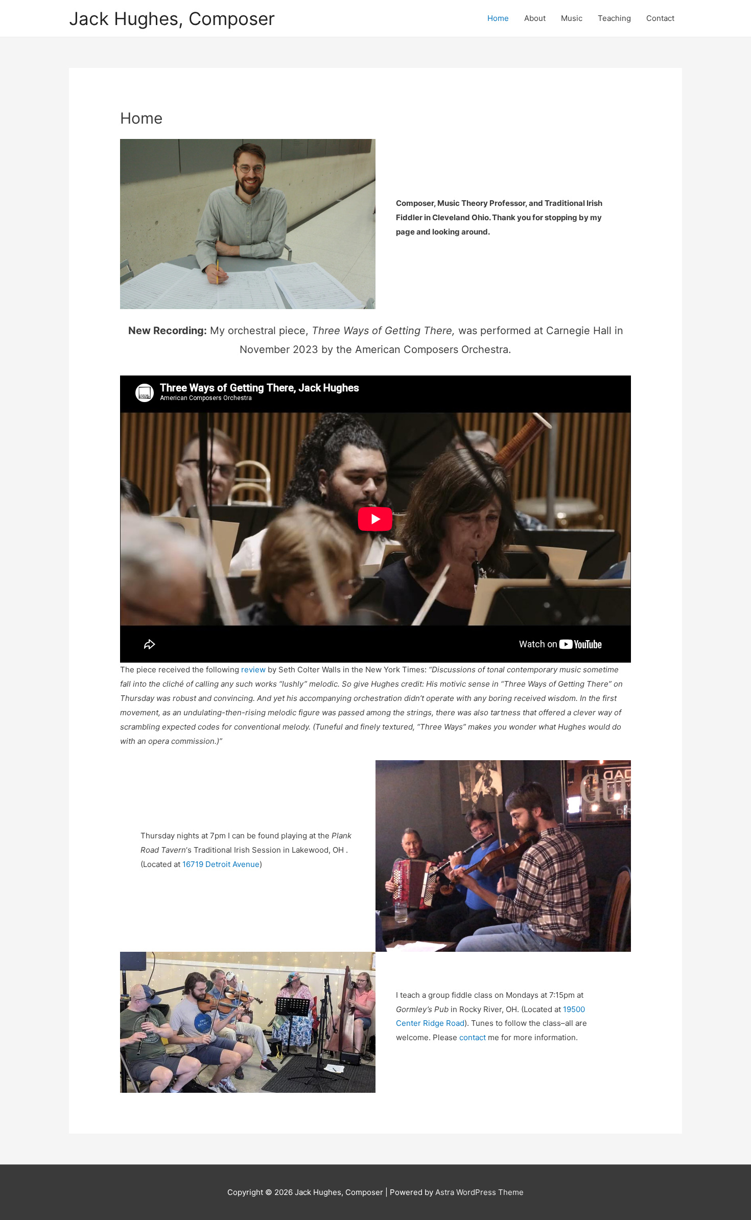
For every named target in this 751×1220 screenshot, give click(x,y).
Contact (660, 18)
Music (571, 18)
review (253, 669)
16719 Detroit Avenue (221, 864)
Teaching (614, 18)
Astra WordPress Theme (479, 1192)
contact (473, 1037)
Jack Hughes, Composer (172, 18)
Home (498, 18)
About (535, 18)
